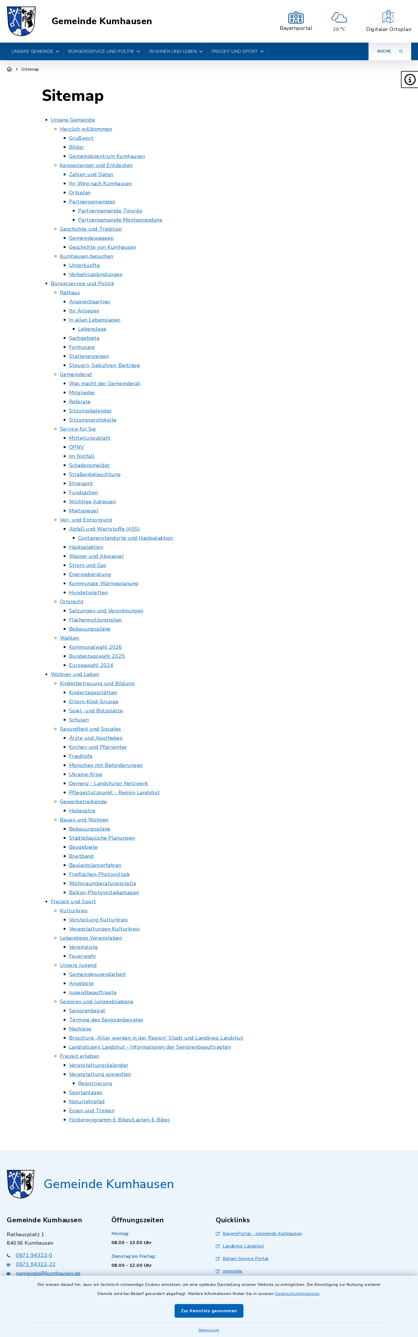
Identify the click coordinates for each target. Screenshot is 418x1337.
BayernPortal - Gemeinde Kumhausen (262, 1233)
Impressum (209, 1330)
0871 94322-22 (36, 1264)
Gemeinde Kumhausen (101, 21)
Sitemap (30, 69)
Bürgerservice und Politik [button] (101, 51)
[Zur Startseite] (9, 69)
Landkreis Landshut (243, 1246)
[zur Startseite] (21, 21)
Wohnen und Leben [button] (173, 51)
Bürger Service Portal (246, 1258)
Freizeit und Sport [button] (235, 51)
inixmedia (232, 1271)
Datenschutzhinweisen (297, 1293)
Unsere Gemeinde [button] (32, 51)
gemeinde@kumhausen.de (48, 1273)
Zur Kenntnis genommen (209, 1311)
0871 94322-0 (34, 1255)
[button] (409, 79)
